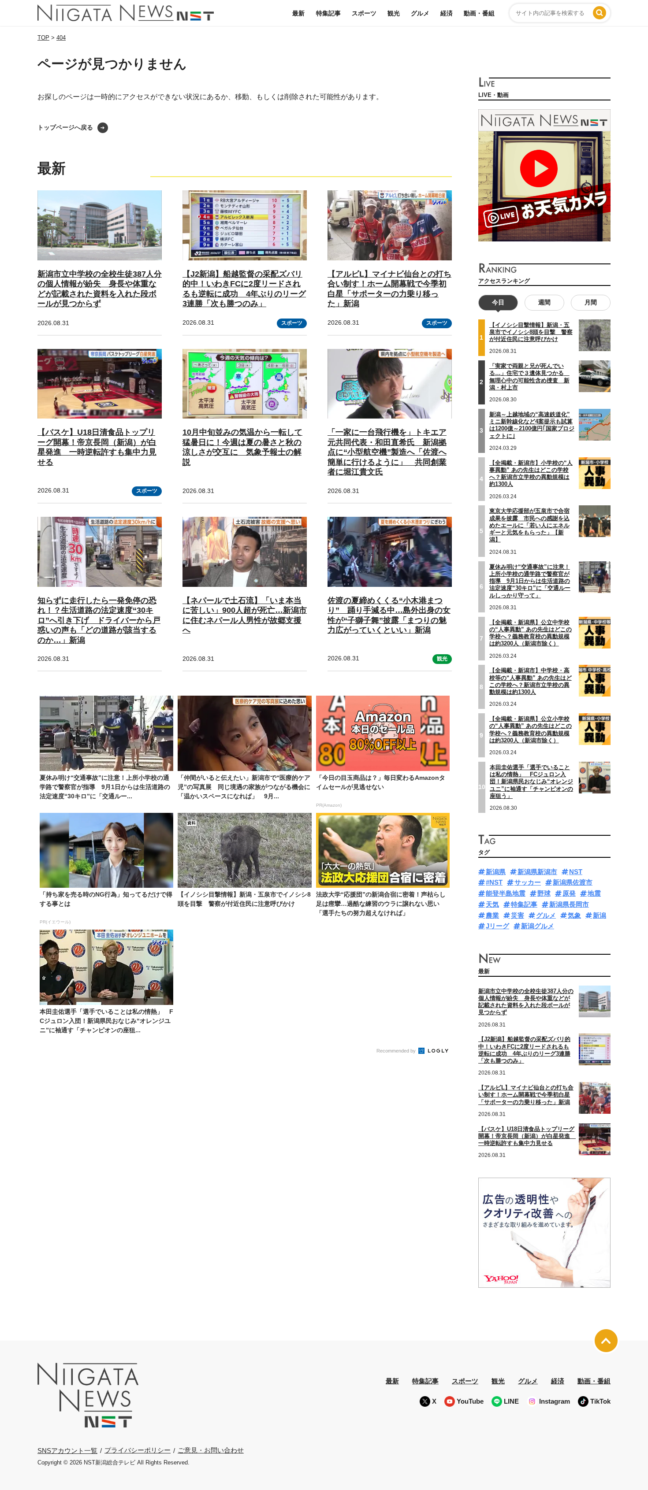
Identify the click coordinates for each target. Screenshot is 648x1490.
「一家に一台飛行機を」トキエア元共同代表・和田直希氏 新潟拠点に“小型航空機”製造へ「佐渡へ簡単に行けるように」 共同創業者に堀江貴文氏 (387, 452)
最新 (298, 13)
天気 (492, 904)
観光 (393, 13)
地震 (594, 893)
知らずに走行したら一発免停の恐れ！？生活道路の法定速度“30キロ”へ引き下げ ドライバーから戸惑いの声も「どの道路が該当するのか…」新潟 (98, 620)
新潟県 (496, 871)
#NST (494, 882)
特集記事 (328, 13)
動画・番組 (479, 13)
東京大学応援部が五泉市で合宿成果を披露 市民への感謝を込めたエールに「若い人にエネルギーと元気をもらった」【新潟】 (529, 525)
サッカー (527, 882)
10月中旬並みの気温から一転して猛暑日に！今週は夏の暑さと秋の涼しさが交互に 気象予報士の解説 (242, 447)
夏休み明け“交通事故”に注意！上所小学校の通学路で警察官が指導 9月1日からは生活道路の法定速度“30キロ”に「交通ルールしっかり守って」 (529, 581)
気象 (574, 915)
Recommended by (396, 1050)
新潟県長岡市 (569, 904)
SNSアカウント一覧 (67, 1450)
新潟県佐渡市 (572, 882)
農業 (492, 915)
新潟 (599, 915)
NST (575, 871)
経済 (446, 13)
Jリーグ (497, 926)
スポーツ (364, 13)
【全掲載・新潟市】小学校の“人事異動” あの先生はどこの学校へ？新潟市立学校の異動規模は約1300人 (531, 474)
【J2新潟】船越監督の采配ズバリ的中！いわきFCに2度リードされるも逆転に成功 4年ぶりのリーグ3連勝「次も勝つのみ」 (524, 1050)
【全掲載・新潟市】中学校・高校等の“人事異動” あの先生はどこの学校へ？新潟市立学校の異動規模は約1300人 (530, 681)
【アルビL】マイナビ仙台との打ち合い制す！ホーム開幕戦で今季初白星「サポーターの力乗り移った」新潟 (526, 1094)
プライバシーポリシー (137, 1450)
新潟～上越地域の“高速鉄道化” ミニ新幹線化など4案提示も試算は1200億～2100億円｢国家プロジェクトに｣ (531, 425)
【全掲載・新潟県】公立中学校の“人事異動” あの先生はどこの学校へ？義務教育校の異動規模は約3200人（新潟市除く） (530, 633)
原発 (569, 893)
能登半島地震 (505, 893)
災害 (517, 915)
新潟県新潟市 (537, 871)
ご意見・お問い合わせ (211, 1450)
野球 (544, 893)
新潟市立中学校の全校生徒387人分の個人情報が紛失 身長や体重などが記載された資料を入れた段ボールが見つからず (526, 1002)
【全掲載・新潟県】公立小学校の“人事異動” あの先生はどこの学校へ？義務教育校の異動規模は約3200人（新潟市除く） (530, 729)
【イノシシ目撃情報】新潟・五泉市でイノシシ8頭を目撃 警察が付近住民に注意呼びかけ (531, 332)
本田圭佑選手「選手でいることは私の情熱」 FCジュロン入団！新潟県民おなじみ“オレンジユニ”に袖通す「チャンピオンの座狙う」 (531, 781)
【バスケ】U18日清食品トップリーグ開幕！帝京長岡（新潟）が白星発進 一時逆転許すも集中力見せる (96, 447)
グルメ (420, 13)
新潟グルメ (537, 926)
